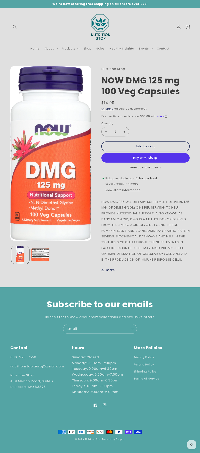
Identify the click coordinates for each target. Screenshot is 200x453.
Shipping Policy (145, 371)
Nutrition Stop (93, 439)
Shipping (107, 108)
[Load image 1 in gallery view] (20, 255)
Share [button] (110, 270)
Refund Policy (144, 364)
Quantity (107, 123)
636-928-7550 (23, 357)
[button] (14, 26)
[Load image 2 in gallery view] (40, 255)
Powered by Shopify (113, 439)
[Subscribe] (132, 329)
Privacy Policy (144, 357)
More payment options (145, 167)
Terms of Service (146, 378)
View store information (123, 190)
